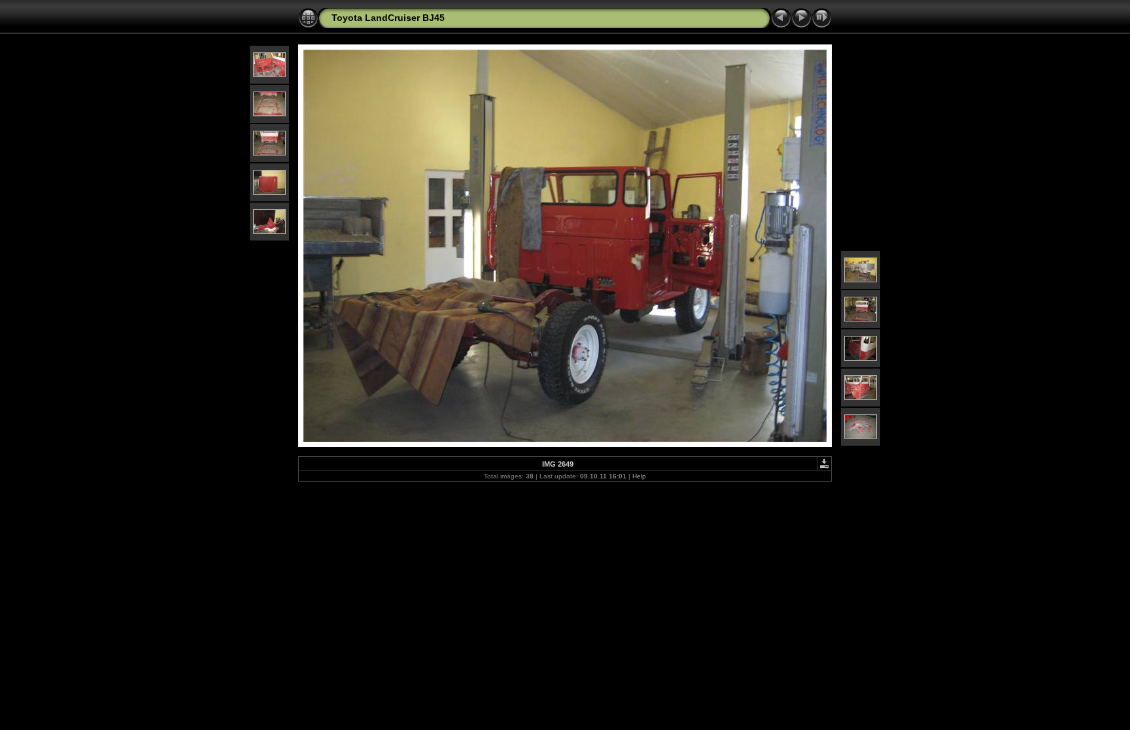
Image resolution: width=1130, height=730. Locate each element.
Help (639, 476)
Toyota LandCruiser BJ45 (388, 17)
